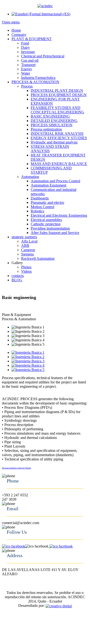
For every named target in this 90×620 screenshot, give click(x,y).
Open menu (11, 22)
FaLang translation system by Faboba (16, 468)
